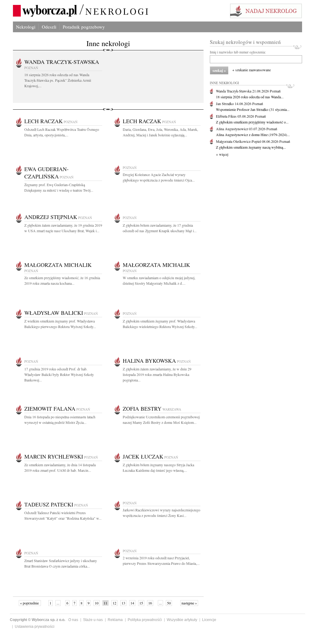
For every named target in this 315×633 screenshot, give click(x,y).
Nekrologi (25, 27)
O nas (73, 620)
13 (123, 602)
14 (132, 602)
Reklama (115, 620)
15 (141, 602)
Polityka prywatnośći (145, 620)
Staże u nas (93, 620)
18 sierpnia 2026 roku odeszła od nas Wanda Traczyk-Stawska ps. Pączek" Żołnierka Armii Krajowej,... (57, 80)
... (58, 602)
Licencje (209, 620)
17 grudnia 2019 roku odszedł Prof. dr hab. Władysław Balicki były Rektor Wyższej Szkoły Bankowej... (59, 374)
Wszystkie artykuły (182, 620)
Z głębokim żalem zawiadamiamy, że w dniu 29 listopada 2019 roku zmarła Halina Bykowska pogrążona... (157, 374)
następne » (189, 602)
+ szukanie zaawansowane (251, 69)
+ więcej (222, 154)
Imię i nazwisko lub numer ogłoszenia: (238, 51)
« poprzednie (30, 602)
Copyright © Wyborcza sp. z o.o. (37, 620)
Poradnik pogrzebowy (84, 27)
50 (169, 602)
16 (150, 602)
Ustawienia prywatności (34, 626)
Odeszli (49, 27)
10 (96, 602)
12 (114, 602)
